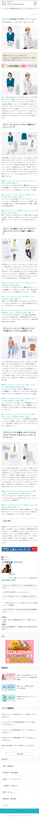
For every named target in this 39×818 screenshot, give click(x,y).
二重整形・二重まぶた (10, 785)
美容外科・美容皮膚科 (10, 772)
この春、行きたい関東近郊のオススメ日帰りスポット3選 (19, 620)
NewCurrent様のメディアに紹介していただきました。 (18, 747)
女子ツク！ (19, 815)
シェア (5, 557)
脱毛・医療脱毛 (8, 766)
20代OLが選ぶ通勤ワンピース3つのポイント (17, 592)
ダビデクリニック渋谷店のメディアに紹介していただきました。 (19, 715)
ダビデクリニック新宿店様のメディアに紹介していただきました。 (19, 739)
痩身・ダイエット (9, 792)
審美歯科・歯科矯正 (10, 798)
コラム (5, 805)
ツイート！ (7, 559)
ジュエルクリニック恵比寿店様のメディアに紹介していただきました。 (19, 723)
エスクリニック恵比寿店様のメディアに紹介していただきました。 (19, 731)
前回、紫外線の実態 (8, 97)
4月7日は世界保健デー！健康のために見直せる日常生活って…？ (19, 627)
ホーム (3, 8)
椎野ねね (12, 574)
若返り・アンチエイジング (12, 779)
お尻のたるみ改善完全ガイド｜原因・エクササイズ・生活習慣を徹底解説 (27, 677)
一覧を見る (19, 754)
